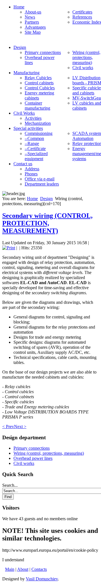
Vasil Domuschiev (42, 578)
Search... (10, 485)
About (22, 569)
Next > (20, 426)
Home (32, 198)
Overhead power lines (32, 458)
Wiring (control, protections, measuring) (48, 453)
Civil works (23, 463)
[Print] (8, 247)
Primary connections (31, 448)
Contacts (39, 569)
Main (9, 569)
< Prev (8, 426)
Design (46, 198)
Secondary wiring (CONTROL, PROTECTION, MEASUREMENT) (47, 223)
